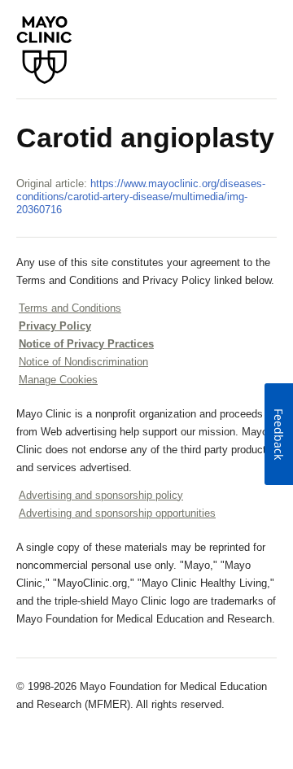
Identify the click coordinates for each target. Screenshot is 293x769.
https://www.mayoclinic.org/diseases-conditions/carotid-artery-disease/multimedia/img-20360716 (140, 196)
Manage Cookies (58, 380)
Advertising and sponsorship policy (101, 495)
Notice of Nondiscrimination (83, 362)
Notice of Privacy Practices (86, 344)
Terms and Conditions (70, 308)
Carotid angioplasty (145, 137)
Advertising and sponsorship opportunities (117, 513)
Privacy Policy (55, 326)
